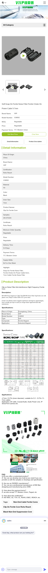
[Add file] (2, 569)
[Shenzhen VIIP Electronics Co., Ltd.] (25, 2)
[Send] (45, 569)
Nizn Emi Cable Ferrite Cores (25, 502)
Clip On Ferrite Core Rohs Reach (17, 507)
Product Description (35, 141)
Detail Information (12, 141)
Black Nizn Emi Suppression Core (17, 512)
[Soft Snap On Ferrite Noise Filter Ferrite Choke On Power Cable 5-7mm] (23, 55)
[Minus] (45, 520)
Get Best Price (13, 134)
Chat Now (35, 134)
